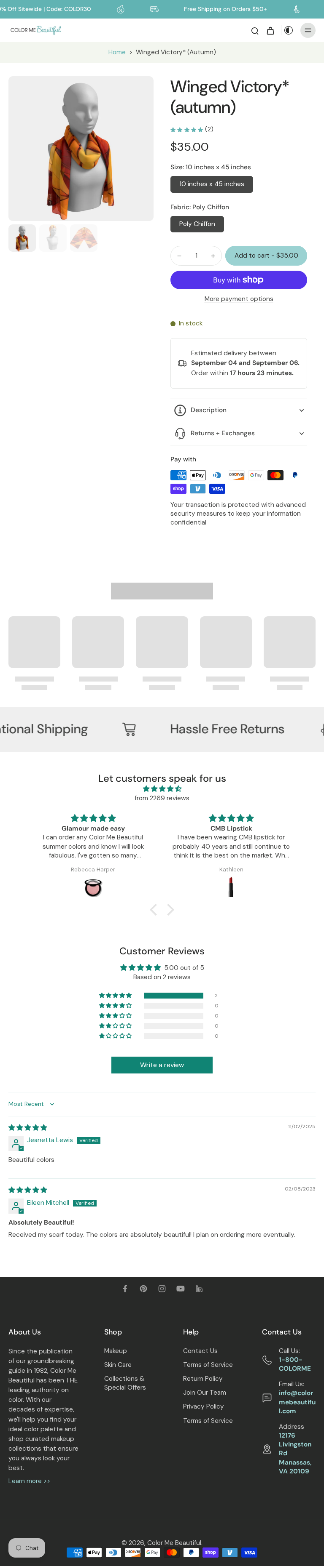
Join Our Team (204, 1392)
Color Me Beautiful (174, 1543)
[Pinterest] (143, 1288)
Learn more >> (29, 1481)
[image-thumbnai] (22, 238)
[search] (255, 30)
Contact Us (200, 1351)
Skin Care (118, 1365)
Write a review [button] (162, 1064)
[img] (162, 789)
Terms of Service (208, 1365)
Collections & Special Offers (125, 1383)
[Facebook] (125, 1288)
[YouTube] (180, 1288)
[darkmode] (288, 30)
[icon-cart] (270, 30)
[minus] (179, 256)
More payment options (239, 299)
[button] (266, 256)
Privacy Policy (203, 1406)
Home (117, 52)
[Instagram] (162, 1288)
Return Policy (203, 1378)
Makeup (115, 1351)
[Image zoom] (81, 148)
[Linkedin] (199, 1288)
